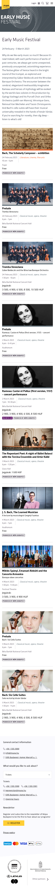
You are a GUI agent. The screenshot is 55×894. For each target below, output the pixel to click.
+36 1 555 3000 (12, 748)
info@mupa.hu (12, 753)
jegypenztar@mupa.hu (16, 790)
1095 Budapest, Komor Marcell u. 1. (21, 757)
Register (15, 823)
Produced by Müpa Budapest (13, 173)
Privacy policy (9, 832)
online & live (7, 418)
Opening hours (12, 799)
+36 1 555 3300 (12, 786)
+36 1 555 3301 (30, 786)
